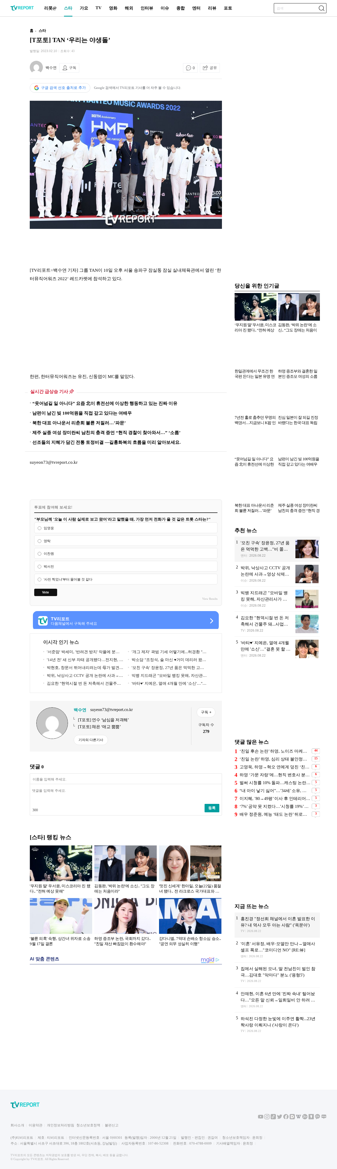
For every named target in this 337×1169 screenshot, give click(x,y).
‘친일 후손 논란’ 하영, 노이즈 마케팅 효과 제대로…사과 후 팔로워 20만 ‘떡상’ (275, 751)
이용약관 (35, 1125)
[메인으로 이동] (22, 9)
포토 (228, 8)
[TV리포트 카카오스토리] (311, 1118)
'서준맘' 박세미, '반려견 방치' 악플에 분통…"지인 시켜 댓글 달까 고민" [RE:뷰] (79, 653)
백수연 (51, 68)
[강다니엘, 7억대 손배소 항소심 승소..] (190, 923)
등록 (212, 808)
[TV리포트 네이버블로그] (323, 1118)
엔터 (196, 8)
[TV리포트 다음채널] (292, 1118)
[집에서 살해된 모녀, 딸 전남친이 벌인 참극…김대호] (277, 975)
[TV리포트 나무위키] (305, 1118)
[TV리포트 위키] (298, 1118)
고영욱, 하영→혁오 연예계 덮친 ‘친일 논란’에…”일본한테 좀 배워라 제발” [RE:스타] (275, 767)
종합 (180, 8)
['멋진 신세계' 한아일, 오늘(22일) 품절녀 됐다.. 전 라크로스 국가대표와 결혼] (190, 870)
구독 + (206, 712)
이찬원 (49, 554)
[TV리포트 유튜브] (260, 1118)
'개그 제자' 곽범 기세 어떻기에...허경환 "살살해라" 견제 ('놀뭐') (167, 653)
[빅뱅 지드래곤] (277, 599)
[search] (321, 8)
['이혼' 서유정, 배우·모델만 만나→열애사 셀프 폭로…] (277, 950)
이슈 (165, 8)
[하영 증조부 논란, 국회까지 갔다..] (125, 923)
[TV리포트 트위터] (279, 1118)
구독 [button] (72, 67)
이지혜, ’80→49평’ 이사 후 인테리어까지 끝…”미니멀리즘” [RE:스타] (275, 798)
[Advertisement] (126, 247)
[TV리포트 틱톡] (273, 1118)
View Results (209, 598)
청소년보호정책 (88, 1125)
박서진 (49, 566)
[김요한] (277, 624)
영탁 (47, 541)
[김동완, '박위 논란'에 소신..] (125, 870)
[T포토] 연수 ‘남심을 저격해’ (103, 720)
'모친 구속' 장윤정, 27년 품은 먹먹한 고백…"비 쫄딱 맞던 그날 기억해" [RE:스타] (164, 669)
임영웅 (49, 528)
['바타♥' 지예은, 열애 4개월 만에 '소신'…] (277, 649)
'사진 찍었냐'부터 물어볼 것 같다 (68, 579)
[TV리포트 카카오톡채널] (317, 1118)
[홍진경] (277, 925)
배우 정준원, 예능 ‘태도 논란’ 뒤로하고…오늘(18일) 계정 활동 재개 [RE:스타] (275, 814)
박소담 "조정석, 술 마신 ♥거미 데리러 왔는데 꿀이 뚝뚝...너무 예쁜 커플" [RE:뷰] (167, 661)
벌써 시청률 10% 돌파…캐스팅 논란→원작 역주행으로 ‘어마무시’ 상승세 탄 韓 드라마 (275, 782)
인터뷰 (147, 8)
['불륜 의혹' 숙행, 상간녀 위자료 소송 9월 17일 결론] (61, 923)
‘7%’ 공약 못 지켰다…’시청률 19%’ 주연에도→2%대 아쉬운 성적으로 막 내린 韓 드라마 (275, 806)
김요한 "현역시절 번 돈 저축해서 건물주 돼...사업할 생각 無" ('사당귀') (80, 684)
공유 (213, 67)
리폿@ (50, 8)
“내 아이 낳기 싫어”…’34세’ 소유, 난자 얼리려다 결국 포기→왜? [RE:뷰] (275, 790)
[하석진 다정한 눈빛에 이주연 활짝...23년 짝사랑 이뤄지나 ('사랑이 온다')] (277, 1024)
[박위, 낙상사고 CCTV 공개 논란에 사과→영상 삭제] (277, 574)
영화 (113, 8)
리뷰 (212, 8)
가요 (84, 8)
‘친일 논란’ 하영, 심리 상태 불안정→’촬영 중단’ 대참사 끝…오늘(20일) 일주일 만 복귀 (275, 759)
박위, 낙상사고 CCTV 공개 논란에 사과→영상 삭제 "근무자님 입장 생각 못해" (83, 676)
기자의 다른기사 (90, 740)
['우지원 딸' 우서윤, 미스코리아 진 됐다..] (61, 870)
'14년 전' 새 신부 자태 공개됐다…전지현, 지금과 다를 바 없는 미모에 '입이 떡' (83, 661)
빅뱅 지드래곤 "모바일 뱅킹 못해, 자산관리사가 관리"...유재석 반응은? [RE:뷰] (167, 676)
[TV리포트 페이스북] (286, 1118)
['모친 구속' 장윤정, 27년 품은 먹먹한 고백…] (277, 549)
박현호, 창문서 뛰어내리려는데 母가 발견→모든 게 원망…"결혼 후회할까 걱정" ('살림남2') (83, 669)
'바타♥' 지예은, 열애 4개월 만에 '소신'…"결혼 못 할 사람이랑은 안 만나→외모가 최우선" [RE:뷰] (167, 684)
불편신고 (111, 1125)
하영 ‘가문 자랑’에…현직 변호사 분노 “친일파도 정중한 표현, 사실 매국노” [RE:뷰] (275, 775)
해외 (129, 8)
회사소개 (17, 1125)
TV (99, 8)
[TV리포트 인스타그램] (267, 1118)
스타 (68, 8)
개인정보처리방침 (60, 1125)
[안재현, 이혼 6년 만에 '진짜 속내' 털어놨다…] (277, 999)
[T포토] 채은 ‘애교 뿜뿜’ (99, 726)
